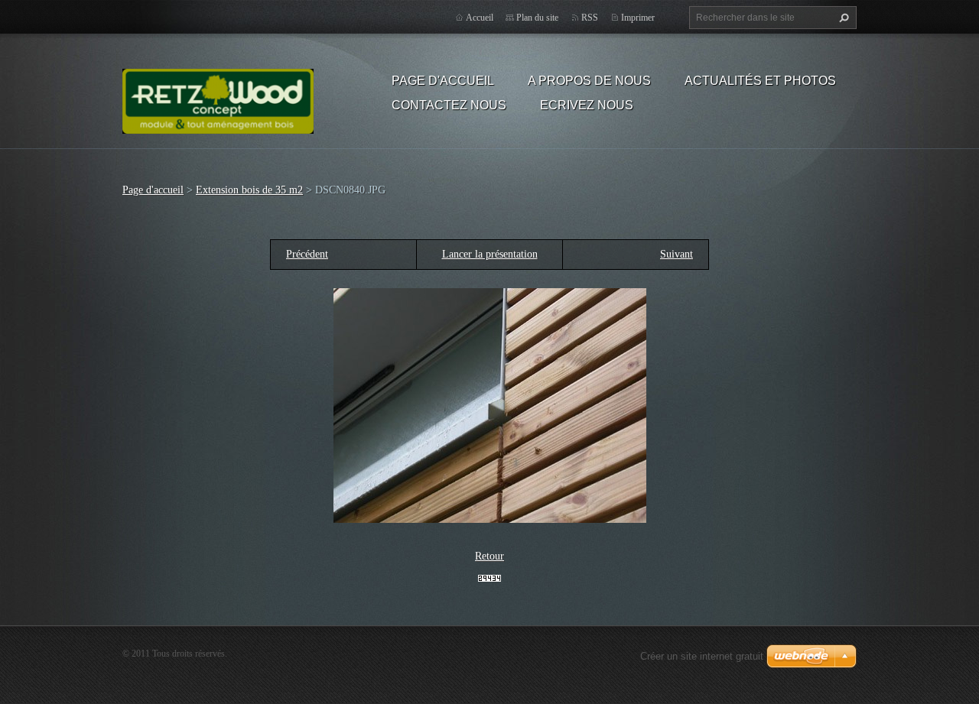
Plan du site (537, 17)
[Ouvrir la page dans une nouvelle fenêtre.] (489, 404)
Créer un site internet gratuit (701, 656)
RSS (589, 17)
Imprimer (638, 17)
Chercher (842, 17)
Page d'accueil (443, 80)
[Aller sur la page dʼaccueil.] (218, 99)
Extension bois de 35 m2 (249, 190)
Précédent (307, 254)
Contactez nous (449, 105)
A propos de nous (589, 80)
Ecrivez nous (586, 105)
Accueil (479, 17)
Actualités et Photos (760, 80)
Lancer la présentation (490, 254)
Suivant (676, 254)
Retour (489, 556)
